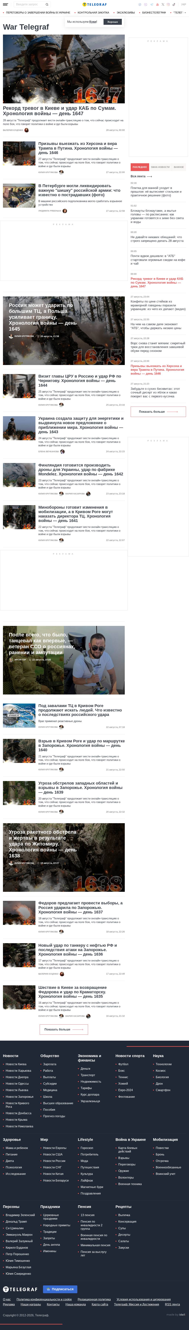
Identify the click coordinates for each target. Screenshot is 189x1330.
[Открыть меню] (5, 4)
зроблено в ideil (176, 1315)
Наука (158, 1056)
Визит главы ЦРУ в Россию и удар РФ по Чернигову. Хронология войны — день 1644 (79, 380)
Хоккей (123, 1083)
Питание (12, 1154)
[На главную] (94, 4)
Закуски (123, 1247)
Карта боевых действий (127, 1149)
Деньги (85, 1068)
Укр (183, 4)
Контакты (53, 1304)
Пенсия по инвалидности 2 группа (91, 1225)
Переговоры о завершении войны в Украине (38, 12)
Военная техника (130, 1184)
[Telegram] (152, 4)
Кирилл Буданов (17, 1247)
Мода (84, 1160)
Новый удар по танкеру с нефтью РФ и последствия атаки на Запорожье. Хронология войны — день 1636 (77, 949)
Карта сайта (100, 1304)
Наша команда (76, 1304)
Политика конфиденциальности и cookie (44, 1299)
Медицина (50, 1090)
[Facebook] (139, 4)
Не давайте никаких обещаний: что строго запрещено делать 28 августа (157, 239)
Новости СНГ (52, 1167)
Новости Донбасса (18, 1113)
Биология (162, 1077)
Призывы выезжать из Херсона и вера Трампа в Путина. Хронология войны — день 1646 (78, 148)
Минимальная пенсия (95, 1245)
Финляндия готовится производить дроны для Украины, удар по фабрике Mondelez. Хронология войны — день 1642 (80, 469)
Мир (44, 1140)
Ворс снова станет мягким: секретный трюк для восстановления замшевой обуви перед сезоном (158, 347)
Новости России (54, 1160)
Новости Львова (17, 1090)
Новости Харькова (18, 1070)
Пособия (49, 1109)
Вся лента (138, 176)
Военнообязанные (168, 1167)
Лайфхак (87, 1180)
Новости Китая (53, 1173)
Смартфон (163, 1090)
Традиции (49, 1231)
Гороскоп (87, 1148)
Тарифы (86, 1088)
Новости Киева (16, 1064)
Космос (161, 1070)
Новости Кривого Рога (17, 1105)
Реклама (9, 1304)
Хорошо (112, 21)
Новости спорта (130, 1056)
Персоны (11, 1207)
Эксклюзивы (126, 12)
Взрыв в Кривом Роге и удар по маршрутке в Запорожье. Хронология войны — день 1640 (81, 745)
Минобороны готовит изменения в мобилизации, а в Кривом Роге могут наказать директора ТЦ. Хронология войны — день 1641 (75, 514)
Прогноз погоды (54, 1116)
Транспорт (88, 1075)
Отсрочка (162, 1160)
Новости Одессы (17, 1083)
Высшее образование (58, 1103)
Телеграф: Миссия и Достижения (136, 1304)
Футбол (123, 1064)
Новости (10, 1056)
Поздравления (91, 1193)
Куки (92, 21)
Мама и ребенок (17, 1148)
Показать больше (57, 1029)
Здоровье (12, 1140)
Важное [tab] (179, 167)
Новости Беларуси (56, 1180)
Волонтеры (126, 1177)
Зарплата (49, 1064)
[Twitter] (163, 4)
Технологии (164, 1064)
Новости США (53, 1154)
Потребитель (89, 1154)
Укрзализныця (90, 1101)
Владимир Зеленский (20, 1215)
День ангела (51, 1244)
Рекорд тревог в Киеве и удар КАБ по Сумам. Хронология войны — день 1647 (59, 111)
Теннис (123, 1077)
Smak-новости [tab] (160, 167)
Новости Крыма (16, 1119)
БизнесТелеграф (154, 12)
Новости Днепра (17, 1077)
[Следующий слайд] (185, 12)
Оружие (123, 1170)
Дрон (159, 1083)
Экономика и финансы (89, 1058)
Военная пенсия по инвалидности (94, 1237)
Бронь (160, 1154)
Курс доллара (90, 1094)
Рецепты (123, 1207)
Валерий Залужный (19, 1241)
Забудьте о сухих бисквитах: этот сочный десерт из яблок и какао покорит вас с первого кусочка (155, 392)
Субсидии (50, 1083)
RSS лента (172, 1304)
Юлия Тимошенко (18, 1260)
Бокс (121, 1070)
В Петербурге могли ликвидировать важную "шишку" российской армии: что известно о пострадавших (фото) (79, 190)
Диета (10, 1160)
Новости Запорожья (19, 1096)
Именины (49, 1251)
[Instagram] (168, 4)
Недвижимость (91, 1081)
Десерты (124, 1234)
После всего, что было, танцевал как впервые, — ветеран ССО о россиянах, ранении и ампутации (42, 643)
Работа (48, 1070)
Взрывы (123, 1158)
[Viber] (145, 4)
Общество (49, 1056)
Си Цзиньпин (15, 1228)
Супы (122, 1228)
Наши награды (31, 1304)
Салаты (123, 1241)
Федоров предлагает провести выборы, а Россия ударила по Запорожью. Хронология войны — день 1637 (80, 907)
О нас (7, 1299)
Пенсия (84, 1207)
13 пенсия (87, 1215)
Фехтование (126, 1096)
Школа (47, 1096)
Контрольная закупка (93, 12)
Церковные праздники (51, 1217)
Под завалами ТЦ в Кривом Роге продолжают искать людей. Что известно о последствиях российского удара (80, 710)
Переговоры (126, 1164)
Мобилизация (165, 1140)
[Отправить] (47, 4)
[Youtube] (157, 4)
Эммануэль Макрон (19, 1234)
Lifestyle (85, 1140)
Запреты (49, 1238)
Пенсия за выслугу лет (93, 1253)
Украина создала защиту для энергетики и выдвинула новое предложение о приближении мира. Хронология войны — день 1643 (81, 425)
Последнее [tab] (140, 167)
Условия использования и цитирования (144, 1299)
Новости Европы (54, 1148)
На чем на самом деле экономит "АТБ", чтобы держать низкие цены (156, 326)
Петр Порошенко (17, 1254)
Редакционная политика (94, 1299)
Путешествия (90, 1167)
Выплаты (49, 1077)
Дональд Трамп (16, 1221)
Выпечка (124, 1215)
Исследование (16, 1173)
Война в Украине (131, 1140)
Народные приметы (56, 1225)
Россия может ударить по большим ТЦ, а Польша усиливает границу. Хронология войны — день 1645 (43, 317)
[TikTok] (174, 4)
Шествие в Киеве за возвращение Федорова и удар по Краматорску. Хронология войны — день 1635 (72, 992)
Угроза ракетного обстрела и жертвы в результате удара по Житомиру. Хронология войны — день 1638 (43, 843)
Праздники (50, 1207)
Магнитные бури (92, 1187)
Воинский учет (165, 1173)
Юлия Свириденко (18, 1273)
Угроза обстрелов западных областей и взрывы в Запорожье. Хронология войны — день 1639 (80, 787)
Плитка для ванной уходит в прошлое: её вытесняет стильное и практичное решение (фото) (156, 191)
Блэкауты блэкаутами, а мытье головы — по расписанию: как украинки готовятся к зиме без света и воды (157, 216)
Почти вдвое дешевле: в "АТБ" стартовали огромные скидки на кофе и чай (158, 259)
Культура (87, 1173)
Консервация (127, 1221)
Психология (14, 1167)
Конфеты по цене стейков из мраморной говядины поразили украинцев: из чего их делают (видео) (158, 305)
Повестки (162, 1148)
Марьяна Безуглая (18, 1267)
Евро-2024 (125, 1090)
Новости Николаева (19, 1126)
